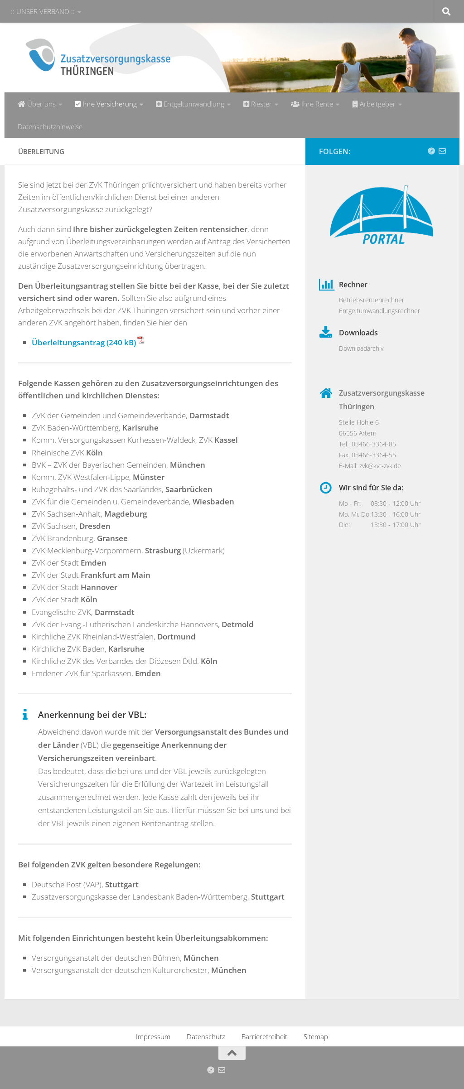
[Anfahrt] (431, 151)
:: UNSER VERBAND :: (43, 11)
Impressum (153, 1036)
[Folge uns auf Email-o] (442, 151)
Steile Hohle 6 (359, 422)
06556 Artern (358, 433)
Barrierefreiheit (264, 1036)
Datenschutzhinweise (50, 126)
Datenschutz (206, 1036)
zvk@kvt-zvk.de (380, 465)
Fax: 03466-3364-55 (367, 454)
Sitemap (316, 1036)
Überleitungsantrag (68, 342)
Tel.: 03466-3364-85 (367, 444)
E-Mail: (349, 465)
